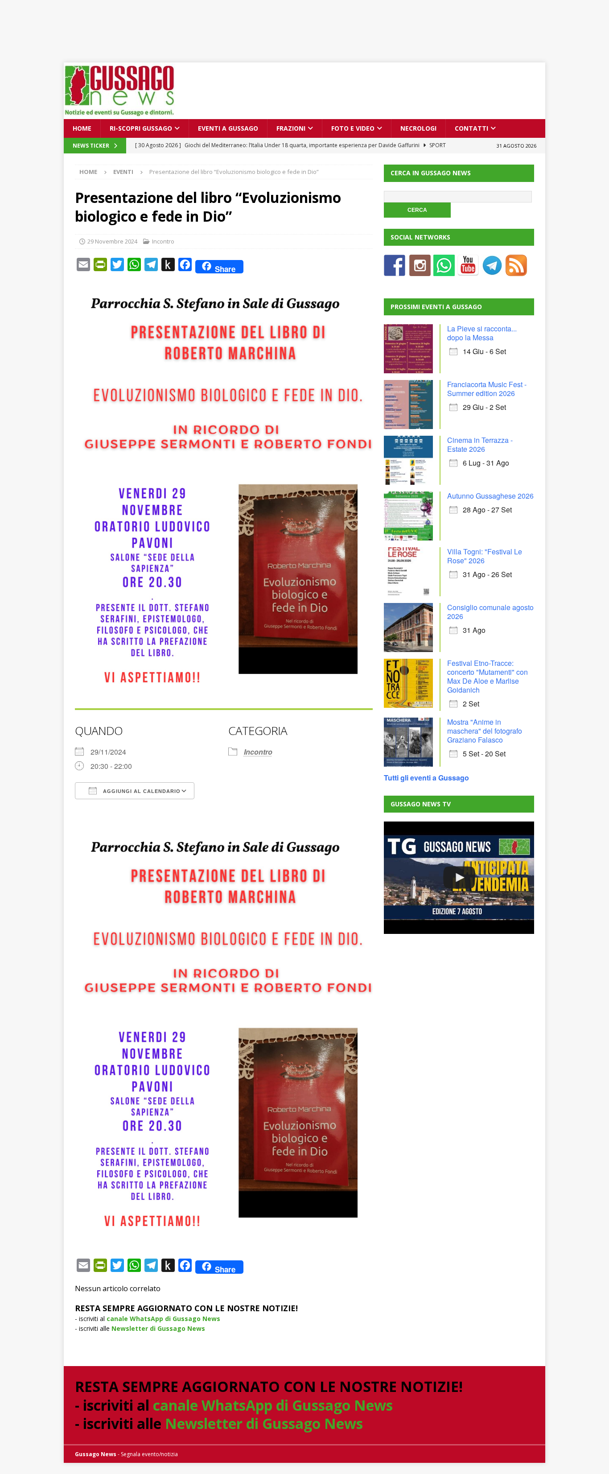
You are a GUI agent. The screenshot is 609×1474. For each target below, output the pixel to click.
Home (82, 128)
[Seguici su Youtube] (468, 270)
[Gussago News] (119, 114)
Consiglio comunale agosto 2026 (490, 611)
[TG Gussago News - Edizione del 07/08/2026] (459, 878)
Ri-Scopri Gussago (141, 128)
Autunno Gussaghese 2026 (490, 496)
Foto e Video (352, 128)
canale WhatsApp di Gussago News (163, 1318)
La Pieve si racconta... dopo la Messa (482, 333)
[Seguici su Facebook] (394, 270)
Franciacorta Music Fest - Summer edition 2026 (487, 388)
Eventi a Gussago (228, 128)
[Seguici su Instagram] (420, 270)
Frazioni (290, 128)
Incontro (163, 241)
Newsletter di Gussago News (158, 1328)
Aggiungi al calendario (141, 791)
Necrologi (418, 128)
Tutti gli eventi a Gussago (426, 777)
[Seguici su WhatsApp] (444, 270)
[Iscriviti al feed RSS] (516, 270)
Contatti (471, 128)
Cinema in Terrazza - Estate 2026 (480, 444)
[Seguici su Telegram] (492, 270)
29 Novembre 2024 (112, 241)
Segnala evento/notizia (149, 1454)
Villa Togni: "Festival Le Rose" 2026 (484, 556)
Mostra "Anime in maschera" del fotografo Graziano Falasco (484, 731)
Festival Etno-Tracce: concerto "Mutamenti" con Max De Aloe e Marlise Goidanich (487, 676)
